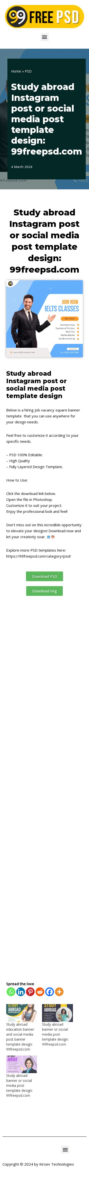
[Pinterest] (30, 991)
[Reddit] (40, 991)
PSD (28, 71)
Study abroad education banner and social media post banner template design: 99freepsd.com (20, 1037)
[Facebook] (49, 991)
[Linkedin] (20, 991)
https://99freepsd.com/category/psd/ (38, 556)
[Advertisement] (44, 788)
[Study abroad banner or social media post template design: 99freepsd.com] (57, 1013)
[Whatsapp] (11, 991)
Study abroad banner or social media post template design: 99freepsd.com (55, 1034)
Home (16, 71)
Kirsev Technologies (56, 1164)
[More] (59, 991)
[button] (45, 37)
